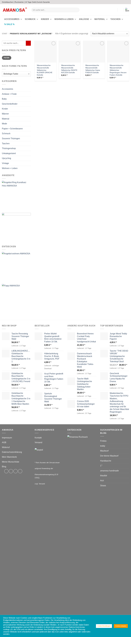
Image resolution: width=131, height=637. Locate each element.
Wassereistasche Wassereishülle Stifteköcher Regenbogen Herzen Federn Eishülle (118, 70)
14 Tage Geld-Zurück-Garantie (37, 2)
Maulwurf (104, 451)
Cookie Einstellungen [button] (103, 626)
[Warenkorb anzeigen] (127, 10)
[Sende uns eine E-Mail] (125, 2)
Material (99, 19)
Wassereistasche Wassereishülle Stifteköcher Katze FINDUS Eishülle (92, 69)
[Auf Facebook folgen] (120, 2)
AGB (4, 442)
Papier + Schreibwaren (12, 129)
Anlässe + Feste (9, 94)
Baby (4, 99)
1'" (101, 466)
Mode (4, 124)
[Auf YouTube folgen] (128, 2)
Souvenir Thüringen (11, 138)
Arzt (102, 480)
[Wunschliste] (120, 10)
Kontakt (38, 438)
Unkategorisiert (9, 153)
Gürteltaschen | (8, 2)
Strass (103, 485)
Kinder (45, 19)
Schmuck (30, 19)
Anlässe (84, 19)
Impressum (7, 438)
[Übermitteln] (77, 10)
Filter (6, 58)
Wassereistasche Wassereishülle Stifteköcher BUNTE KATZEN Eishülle (69, 69)
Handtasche (105, 461)
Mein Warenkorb (9, 457)
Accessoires (11, 19)
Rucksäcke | (20, 2)
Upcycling (6, 158)
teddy (102, 446)
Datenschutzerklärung (12, 452)
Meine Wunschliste (10, 462)
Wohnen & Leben (64, 19)
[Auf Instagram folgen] (123, 2)
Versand (38, 442)
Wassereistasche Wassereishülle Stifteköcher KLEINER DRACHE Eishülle (44, 70)
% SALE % (9, 24)
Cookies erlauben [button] (120, 626)
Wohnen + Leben (10, 168)
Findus (103, 441)
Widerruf (6, 447)
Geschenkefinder (9, 104)
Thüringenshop (9, 148)
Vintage (5, 163)
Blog (4, 466)
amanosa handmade (109, 471)
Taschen (115, 19)
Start (4, 34)
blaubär (103, 475)
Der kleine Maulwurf (109, 456)
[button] (114, 10)
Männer (5, 114)
